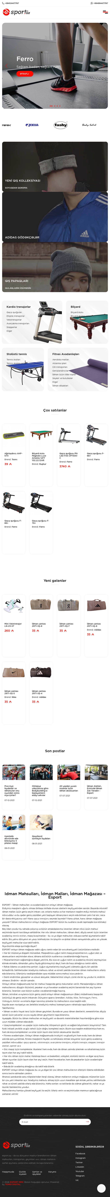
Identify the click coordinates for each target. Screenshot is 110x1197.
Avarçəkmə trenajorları (18, 323)
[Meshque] (88, 125)
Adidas (97, 630)
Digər (9, 331)
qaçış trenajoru (41, 918)
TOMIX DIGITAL (13, 1184)
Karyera (52, 1172)
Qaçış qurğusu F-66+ (95, 454)
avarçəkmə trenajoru (60, 1042)
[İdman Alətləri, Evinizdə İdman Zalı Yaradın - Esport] (96, 772)
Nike (14, 697)
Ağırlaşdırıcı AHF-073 (13, 454)
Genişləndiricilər (60, 371)
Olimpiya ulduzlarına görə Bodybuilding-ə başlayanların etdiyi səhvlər (40, 790)
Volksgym (7, 1001)
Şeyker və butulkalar (62, 378)
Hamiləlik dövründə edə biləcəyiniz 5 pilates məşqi (11, 839)
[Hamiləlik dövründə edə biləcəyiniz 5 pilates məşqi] (13, 822)
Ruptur (42, 464)
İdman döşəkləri (60, 386)
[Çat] (101, 1188)
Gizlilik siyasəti (22, 1173)
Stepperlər (12, 327)
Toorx (14, 459)
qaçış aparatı (30, 1042)
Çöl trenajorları (59, 367)
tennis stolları (19, 936)
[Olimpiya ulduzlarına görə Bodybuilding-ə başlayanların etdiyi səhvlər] (41, 772)
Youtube (79, 1171)
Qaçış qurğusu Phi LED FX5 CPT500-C (68, 455)
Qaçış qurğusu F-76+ (40, 522)
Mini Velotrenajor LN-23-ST (13, 625)
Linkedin (79, 1167)
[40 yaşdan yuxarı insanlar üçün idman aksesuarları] (68, 772)
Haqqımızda (8, 1172)
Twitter (79, 1162)
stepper (92, 1042)
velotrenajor (43, 1042)
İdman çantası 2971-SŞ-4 (39, 692)
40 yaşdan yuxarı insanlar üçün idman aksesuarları (68, 788)
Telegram (80, 1176)
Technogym (85, 998)
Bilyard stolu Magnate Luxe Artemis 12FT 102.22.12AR (39, 456)
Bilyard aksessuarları (81, 316)
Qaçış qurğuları (14, 312)
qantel (13, 1046)
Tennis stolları (13, 359)
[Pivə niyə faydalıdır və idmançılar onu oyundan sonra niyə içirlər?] (13, 772)
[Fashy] (30, 125)
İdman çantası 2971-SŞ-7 (66, 625)
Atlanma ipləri (59, 363)
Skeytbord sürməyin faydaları (41, 837)
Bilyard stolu (77, 312)
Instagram (80, 1158)
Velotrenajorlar (14, 320)
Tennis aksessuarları (16, 363)
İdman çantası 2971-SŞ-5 (11, 692)
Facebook (80, 1153)
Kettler (16, 1001)
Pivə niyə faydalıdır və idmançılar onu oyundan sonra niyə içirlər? (11, 790)
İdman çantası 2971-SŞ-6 (94, 625)
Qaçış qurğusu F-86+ (13, 522)
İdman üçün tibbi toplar (64, 374)
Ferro (69, 462)
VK (76, 1180)
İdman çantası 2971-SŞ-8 (39, 625)
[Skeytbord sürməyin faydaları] (41, 822)
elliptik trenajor (79, 1042)
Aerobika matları (60, 359)
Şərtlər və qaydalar (37, 1173)
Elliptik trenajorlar (16, 316)
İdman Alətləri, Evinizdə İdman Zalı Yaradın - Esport (94, 789)
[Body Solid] (59, 125)
